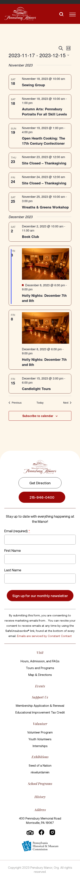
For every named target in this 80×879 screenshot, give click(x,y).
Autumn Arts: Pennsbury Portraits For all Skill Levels (44, 111)
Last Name (12, 570)
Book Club (30, 236)
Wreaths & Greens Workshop (45, 207)
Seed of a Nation (40, 765)
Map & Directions (40, 674)
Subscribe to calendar (37, 416)
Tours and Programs (40, 668)
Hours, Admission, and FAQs (40, 661)
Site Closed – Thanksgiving (44, 163)
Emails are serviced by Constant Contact (44, 636)
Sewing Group (33, 84)
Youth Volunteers (40, 739)
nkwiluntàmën (40, 772)
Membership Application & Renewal (40, 705)
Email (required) (17, 531)
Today (40, 402)
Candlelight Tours (36, 388)
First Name (12, 550)
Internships (40, 746)
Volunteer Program (40, 732)
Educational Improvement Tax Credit (40, 712)
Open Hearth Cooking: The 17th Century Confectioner (43, 141)
